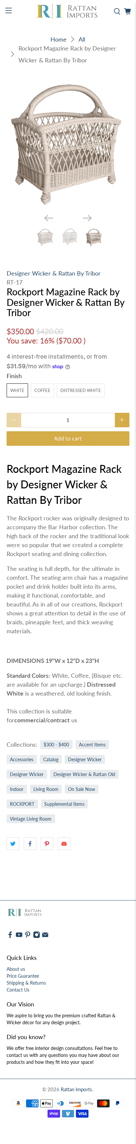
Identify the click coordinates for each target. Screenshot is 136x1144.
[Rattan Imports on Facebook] (10, 936)
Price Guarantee (23, 976)
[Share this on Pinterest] (47, 843)
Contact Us (18, 990)
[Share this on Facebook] (30, 843)
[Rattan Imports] (68, 11)
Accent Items (92, 744)
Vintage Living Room (30, 819)
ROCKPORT (22, 804)
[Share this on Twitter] (13, 843)
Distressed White (80, 390)
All (82, 39)
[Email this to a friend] (64, 843)
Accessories (21, 759)
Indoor (16, 789)
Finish (14, 375)
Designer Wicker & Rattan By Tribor (54, 273)
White (17, 390)
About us (16, 969)
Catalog (50, 759)
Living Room (45, 789)
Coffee (42, 390)
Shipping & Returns (26, 983)
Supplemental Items (64, 804)
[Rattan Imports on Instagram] (36, 936)
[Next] (87, 218)
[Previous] (48, 218)
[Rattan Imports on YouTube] (19, 936)
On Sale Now (81, 789)
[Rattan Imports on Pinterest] (27, 936)
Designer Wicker (85, 759)
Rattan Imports (76, 1089)
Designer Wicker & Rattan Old (84, 774)
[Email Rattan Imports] (45, 936)
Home (59, 39)
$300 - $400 (56, 744)
